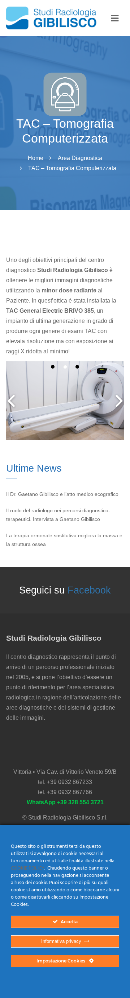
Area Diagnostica (80, 158)
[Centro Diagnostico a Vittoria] (51, 18)
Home (35, 158)
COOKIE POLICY (27, 868)
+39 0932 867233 (69, 782)
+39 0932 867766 (69, 792)
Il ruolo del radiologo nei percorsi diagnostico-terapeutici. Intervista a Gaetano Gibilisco (58, 515)
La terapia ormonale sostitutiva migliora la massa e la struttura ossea (64, 540)
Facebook (89, 590)
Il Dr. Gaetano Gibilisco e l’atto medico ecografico (62, 494)
